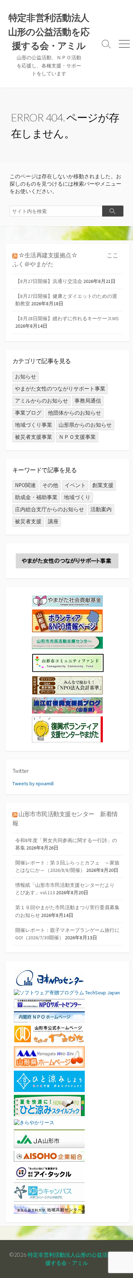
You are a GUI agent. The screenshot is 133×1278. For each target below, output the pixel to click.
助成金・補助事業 (36, 497)
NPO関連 (25, 485)
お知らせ (25, 376)
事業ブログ (28, 412)
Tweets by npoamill (33, 783)
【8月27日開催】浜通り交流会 (48, 281)
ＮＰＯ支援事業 (77, 436)
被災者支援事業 (33, 436)
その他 (50, 485)
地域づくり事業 (33, 424)
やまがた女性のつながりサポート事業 (60, 388)
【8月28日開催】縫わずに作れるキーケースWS (67, 318)
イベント (75, 485)
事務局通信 (87, 400)
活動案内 (101, 509)
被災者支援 (28, 521)
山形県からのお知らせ (85, 424)
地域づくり (77, 497)
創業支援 (102, 485)
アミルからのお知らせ (41, 400)
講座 (53, 521)
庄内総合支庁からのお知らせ (49, 509)
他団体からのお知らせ (74, 412)
